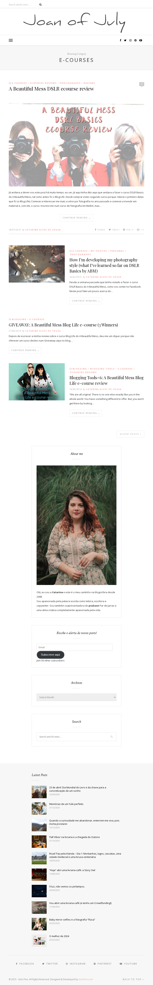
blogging (19, 319)
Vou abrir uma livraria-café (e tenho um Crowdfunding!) (80, 903)
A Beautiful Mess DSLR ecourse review (51, 88)
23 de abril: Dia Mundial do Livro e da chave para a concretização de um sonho (77, 789)
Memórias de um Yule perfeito (66, 804)
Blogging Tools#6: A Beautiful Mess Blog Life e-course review (106, 380)
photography (70, 83)
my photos (99, 250)
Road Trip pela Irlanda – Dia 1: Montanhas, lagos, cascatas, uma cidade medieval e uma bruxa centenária (85, 855)
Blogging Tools (102, 368)
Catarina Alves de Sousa (43, 229)
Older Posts (130, 434)
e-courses (19, 83)
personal (117, 250)
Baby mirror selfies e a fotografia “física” (72, 919)
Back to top (132, 979)
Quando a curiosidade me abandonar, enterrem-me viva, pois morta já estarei (84, 822)
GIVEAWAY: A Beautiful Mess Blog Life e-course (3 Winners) (63, 325)
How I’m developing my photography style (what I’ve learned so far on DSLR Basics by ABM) (104, 265)
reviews (89, 83)
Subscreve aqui (50, 654)
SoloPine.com (86, 979)
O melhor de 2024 (59, 936)
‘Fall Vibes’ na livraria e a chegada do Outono (74, 837)
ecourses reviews (43, 83)
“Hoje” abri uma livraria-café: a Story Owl (72, 870)
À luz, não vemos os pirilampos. (67, 886)
